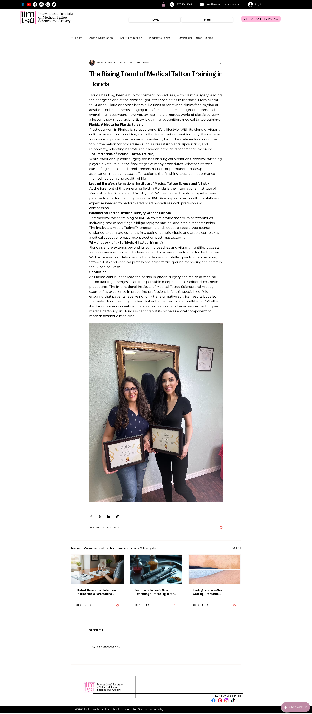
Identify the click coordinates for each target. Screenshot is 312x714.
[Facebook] (35, 4)
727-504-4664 (184, 4)
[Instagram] (48, 4)
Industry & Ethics (159, 37)
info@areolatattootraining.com (223, 4)
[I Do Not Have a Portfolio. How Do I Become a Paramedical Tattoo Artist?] (97, 569)
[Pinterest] (41, 4)
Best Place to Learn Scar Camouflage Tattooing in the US (154, 592)
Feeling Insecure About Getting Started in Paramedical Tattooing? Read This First (213, 592)
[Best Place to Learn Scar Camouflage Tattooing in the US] (156, 569)
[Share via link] (117, 516)
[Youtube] (29, 4)
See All (236, 547)
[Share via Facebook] (91, 516)
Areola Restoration (101, 37)
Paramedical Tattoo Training (195, 37)
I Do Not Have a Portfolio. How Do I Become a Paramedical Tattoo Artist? (96, 592)
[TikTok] (54, 4)
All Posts (76, 37)
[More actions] (220, 63)
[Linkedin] (22, 4)
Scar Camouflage (131, 37)
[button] (163, 4)
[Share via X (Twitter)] (99, 516)
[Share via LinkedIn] (108, 516)
